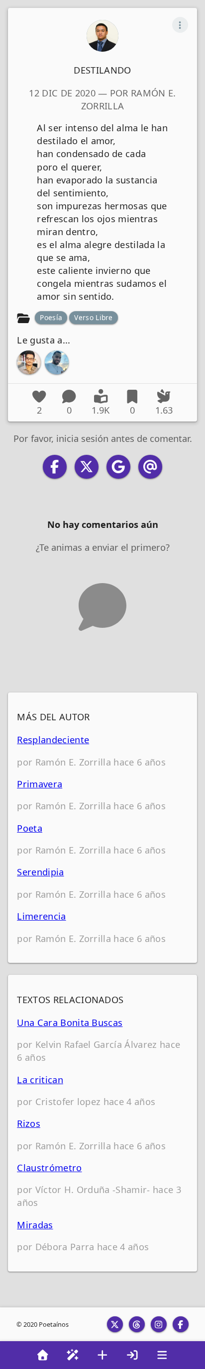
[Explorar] (73, 1355)
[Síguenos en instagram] (159, 1324)
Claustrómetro (49, 1167)
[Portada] (43, 1355)
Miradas (35, 1224)
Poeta (29, 828)
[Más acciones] (180, 25)
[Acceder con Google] (118, 467)
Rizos (28, 1123)
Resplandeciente (53, 739)
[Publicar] (102, 1355)
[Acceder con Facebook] (55, 467)
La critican (40, 1079)
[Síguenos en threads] (137, 1324)
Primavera (39, 783)
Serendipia (40, 871)
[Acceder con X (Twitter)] (87, 467)
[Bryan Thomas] (29, 362)
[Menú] (162, 1355)
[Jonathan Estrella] (57, 362)
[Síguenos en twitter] (115, 1324)
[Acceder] (132, 1355)
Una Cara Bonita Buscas (69, 1022)
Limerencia (41, 916)
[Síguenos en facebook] (181, 1324)
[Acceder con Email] (150, 467)
